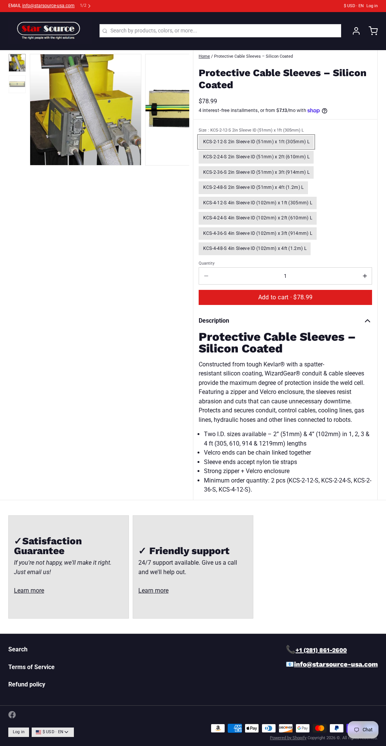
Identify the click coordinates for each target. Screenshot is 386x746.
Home (204, 56)
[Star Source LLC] (50, 30)
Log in (372, 5)
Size (251, 130)
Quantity (206, 263)
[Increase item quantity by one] (365, 276)
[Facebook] (12, 714)
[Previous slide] (40, 107)
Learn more (29, 590)
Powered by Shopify (288, 737)
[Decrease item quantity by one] (206, 276)
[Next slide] (178, 107)
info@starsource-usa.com (48, 5)
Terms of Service (31, 667)
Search (18, 649)
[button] (285, 297)
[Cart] (370, 30)
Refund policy (26, 684)
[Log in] (353, 30)
